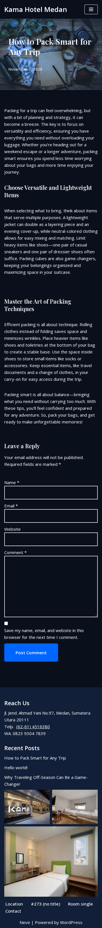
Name (11, 482)
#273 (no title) (45, 904)
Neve (25, 922)
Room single (80, 904)
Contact (13, 911)
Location (14, 904)
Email (11, 506)
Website (12, 529)
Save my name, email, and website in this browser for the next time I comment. (44, 633)
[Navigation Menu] (91, 9)
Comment (15, 552)
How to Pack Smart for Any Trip (35, 758)
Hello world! (15, 767)
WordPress (71, 922)
